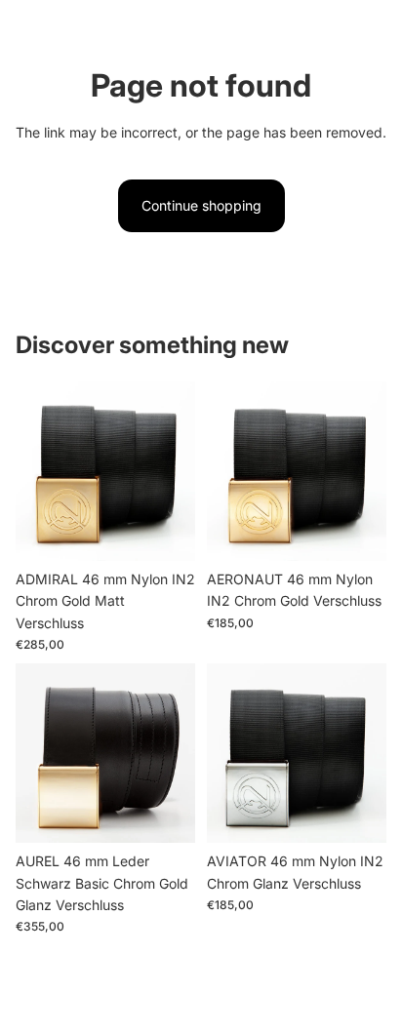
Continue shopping (201, 205)
